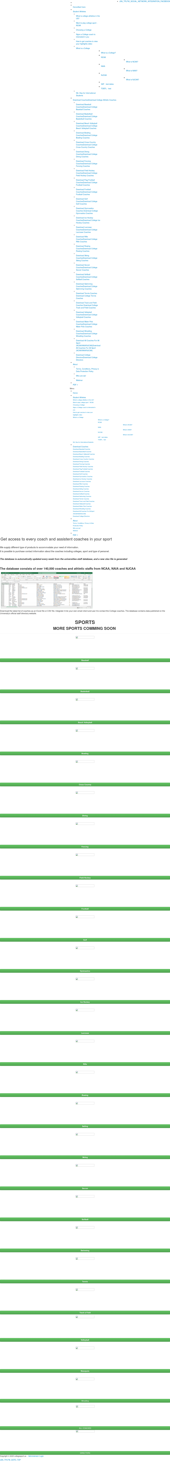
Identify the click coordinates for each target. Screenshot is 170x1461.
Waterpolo (85, 1371)
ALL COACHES (85, 1428)
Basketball (85, 691)
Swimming (85, 1250)
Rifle (85, 1064)
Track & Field (85, 1312)
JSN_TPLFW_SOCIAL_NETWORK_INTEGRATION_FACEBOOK (144, 1)
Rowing (85, 1095)
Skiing (85, 1157)
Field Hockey (85, 877)
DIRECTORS (85, 1453)
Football (85, 908)
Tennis (85, 1281)
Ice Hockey (85, 1002)
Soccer (85, 1188)
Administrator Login (36, 1456)
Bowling (85, 753)
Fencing (85, 846)
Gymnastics (85, 971)
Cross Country (85, 784)
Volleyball (85, 1340)
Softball (85, 1219)
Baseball (85, 660)
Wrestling (85, 1400)
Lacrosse (85, 1033)
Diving (85, 815)
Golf (85, 940)
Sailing (85, 1126)
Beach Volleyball (85, 722)
